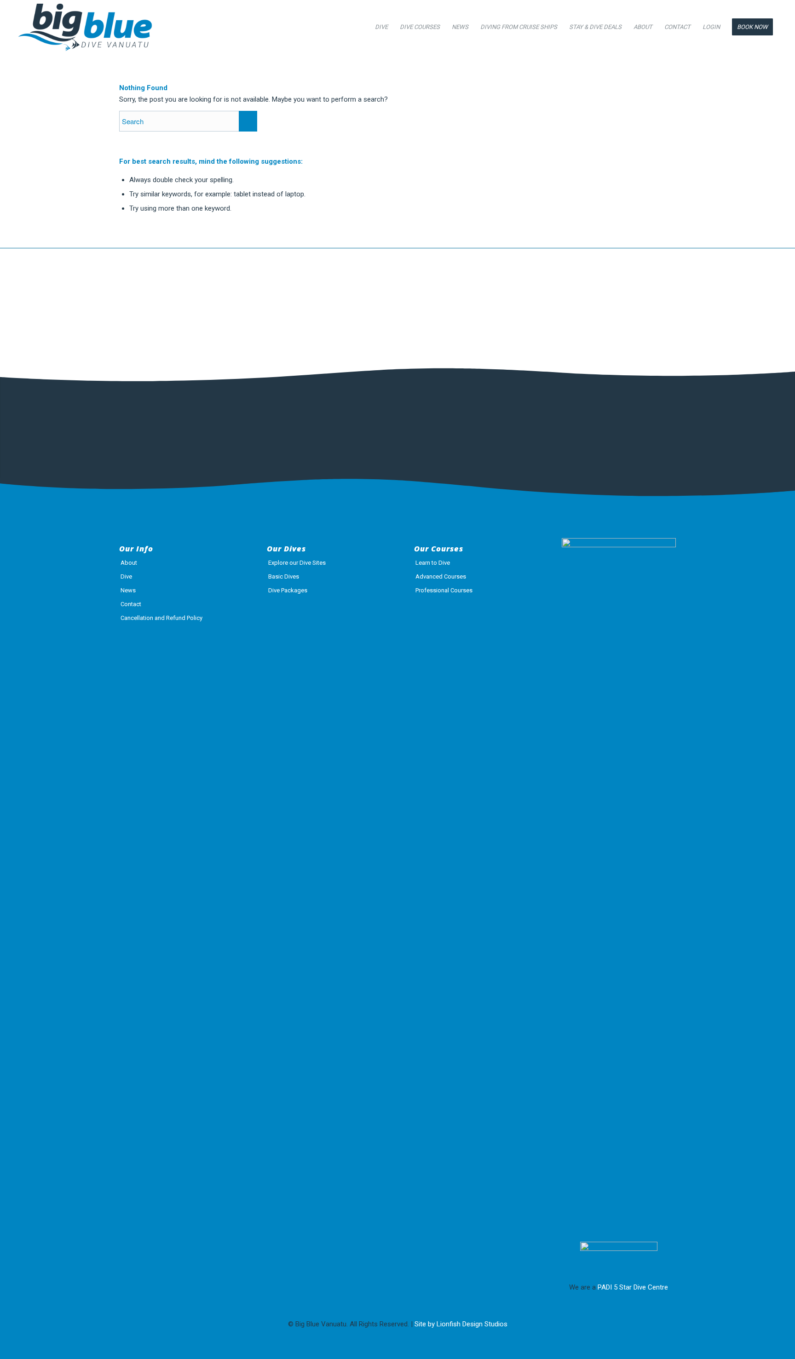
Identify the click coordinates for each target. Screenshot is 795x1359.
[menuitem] (381, 27)
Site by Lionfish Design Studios (461, 1324)
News (128, 590)
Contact (131, 604)
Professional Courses (443, 590)
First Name (141, 420)
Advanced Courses (440, 576)
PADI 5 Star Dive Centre (633, 1287)
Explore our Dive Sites (297, 562)
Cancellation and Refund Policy (161, 617)
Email (349, 420)
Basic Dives (283, 576)
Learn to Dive (432, 562)
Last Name (247, 420)
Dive (126, 576)
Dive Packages (287, 590)
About (129, 562)
